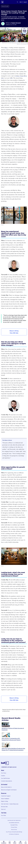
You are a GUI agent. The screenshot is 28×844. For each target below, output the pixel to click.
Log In (25, 2)
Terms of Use (14, 829)
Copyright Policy (14, 824)
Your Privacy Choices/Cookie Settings (14, 831)
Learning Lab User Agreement (14, 820)
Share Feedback (5, 798)
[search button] (17, 2)
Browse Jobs (4, 806)
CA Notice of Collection (14, 834)
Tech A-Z (3, 809)
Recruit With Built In (6, 787)
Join (21, 2)
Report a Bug (4, 801)
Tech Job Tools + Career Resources (9, 804)
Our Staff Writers (5, 778)
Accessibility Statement (14, 822)
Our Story (3, 773)
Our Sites (3, 815)
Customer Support (6, 796)
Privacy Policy (14, 827)
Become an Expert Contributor (9, 789)
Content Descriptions (6, 781)
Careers (3, 775)
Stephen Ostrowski (16, 23)
